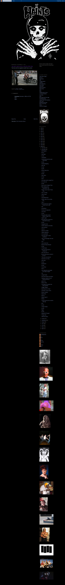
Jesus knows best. (45, 243)
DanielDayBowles (43, 334)
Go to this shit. (44, 181)
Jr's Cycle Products (43, 93)
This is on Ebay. (44, 192)
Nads (40, 96)
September (44, 320)
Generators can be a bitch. (46, 290)
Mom (41, 336)
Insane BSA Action (45, 197)
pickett (41, 346)
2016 (42, 134)
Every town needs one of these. (47, 276)
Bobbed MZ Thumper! (46, 313)
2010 (42, 144)
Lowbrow (41, 82)
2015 (42, 136)
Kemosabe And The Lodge (44, 97)
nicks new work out (45, 252)
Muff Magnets (44, 150)
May (43, 326)
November (44, 149)
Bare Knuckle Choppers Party (47, 185)
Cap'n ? (43, 202)
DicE (40, 90)
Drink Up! (43, 165)
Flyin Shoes (41, 85)
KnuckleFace (44, 208)
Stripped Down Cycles (43, 92)
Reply (16, 99)
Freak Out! (41, 86)
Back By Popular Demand (46, 244)
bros (17, 89)
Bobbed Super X (45, 297)
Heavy (40, 104)
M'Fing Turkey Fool (45, 170)
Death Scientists (42, 87)
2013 (42, 139)
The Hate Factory (42, 98)
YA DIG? (41, 340)
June (43, 325)
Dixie (40, 91)
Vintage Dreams (42, 81)
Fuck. (43, 241)
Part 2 (43, 178)
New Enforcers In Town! (46, 288)
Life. (42, 273)
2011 (42, 143)
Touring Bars (44, 157)
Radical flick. (44, 293)
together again (44, 217)
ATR (40, 80)
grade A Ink (44, 281)
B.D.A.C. (41, 77)
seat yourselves (44, 227)
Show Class (41, 88)
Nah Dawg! (44, 154)
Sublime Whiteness (45, 232)
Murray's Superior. (45, 292)
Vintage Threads (45, 306)
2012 (42, 141)
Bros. (42, 303)
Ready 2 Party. (44, 282)
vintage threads (44, 274)
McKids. (43, 298)
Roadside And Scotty (43, 102)
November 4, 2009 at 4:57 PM (25, 96)
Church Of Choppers (43, 106)
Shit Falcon (41, 78)
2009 (42, 146)
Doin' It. (43, 268)
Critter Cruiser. (44, 194)
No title (43, 155)
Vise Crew (41, 95)
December (44, 147)
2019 (42, 129)
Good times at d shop (45, 258)
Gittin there (44, 260)
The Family (44, 211)
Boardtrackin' (44, 263)
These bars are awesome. (46, 257)
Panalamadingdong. (45, 163)
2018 (42, 131)
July (43, 323)
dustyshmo (42, 341)
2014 (42, 138)
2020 (42, 128)
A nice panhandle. (45, 233)
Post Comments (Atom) (21, 121)
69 (15, 89)
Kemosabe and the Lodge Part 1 (47, 180)
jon (40, 343)
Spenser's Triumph (45, 230)
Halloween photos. (45, 316)
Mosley (41, 337)
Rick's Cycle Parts (42, 103)
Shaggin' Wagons (45, 287)
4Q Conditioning (42, 83)
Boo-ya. (43, 152)
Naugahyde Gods (45, 224)
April (43, 328)
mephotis (41, 344)
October (43, 318)
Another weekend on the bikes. (47, 225)
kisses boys (21, 89)
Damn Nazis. (44, 175)
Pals (42, 206)
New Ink (43, 295)
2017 (42, 133)
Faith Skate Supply (43, 76)
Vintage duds (44, 314)
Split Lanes (41, 101)
